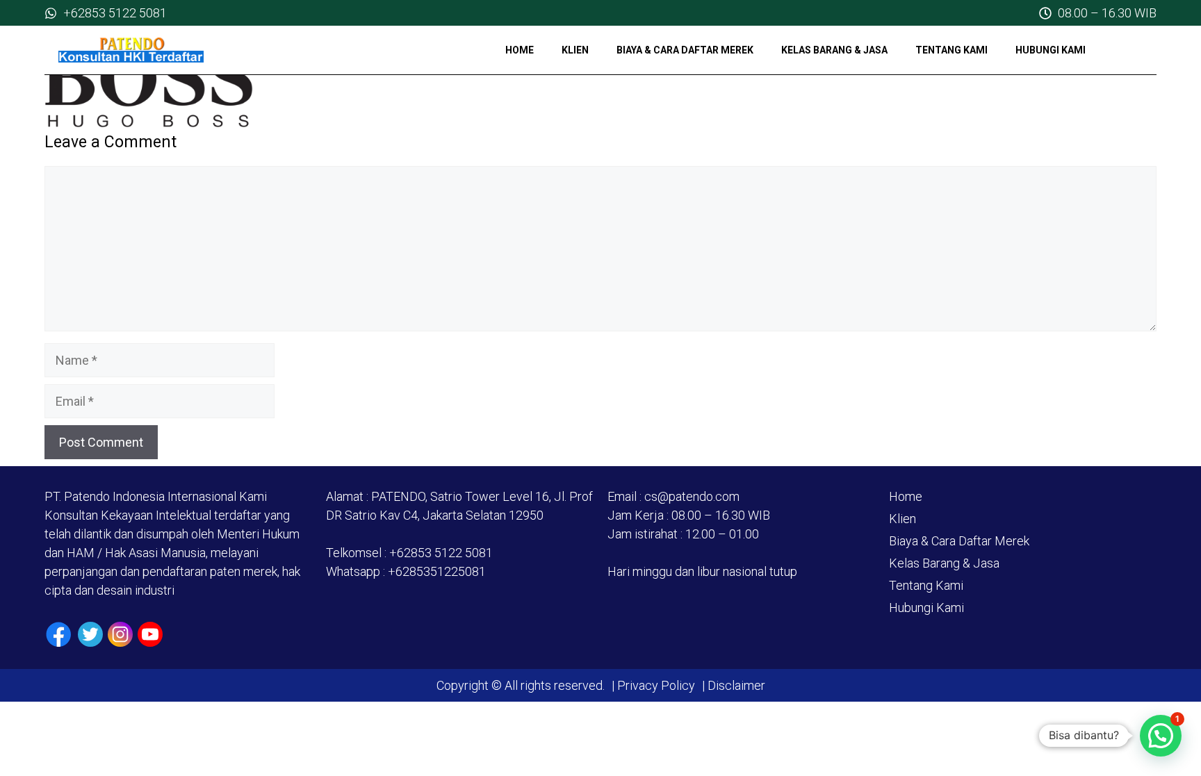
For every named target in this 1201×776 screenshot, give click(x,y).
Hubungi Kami (1050, 50)
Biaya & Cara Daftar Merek (684, 50)
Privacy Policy (656, 685)
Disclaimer (735, 685)
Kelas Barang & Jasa (834, 50)
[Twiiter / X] (90, 634)
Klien (575, 50)
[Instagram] (120, 634)
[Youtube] (150, 634)
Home (519, 50)
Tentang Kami (951, 50)
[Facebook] (58, 634)
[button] (1161, 736)
